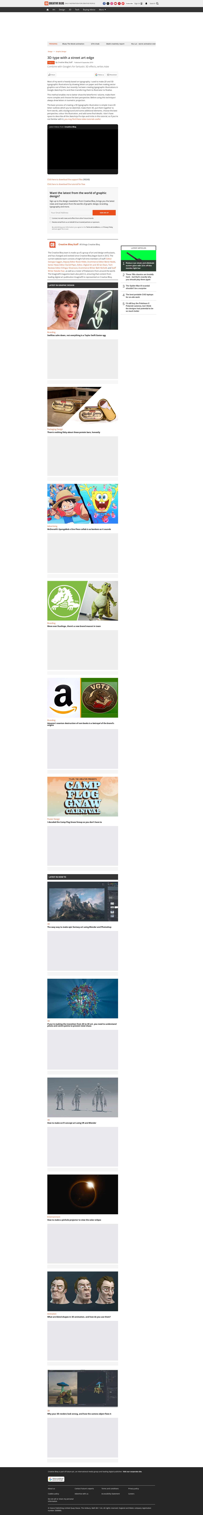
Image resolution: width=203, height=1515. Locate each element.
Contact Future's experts (84, 1488)
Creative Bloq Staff (65, 62)
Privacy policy (133, 1488)
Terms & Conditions (93, 227)
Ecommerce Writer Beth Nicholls (93, 268)
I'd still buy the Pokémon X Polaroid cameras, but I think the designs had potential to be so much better (139, 307)
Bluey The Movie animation (73, 44)
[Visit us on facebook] (104, 3)
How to (51, 62)
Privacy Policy (108, 227)
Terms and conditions (110, 1488)
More (101, 9)
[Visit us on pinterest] (119, 3)
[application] (82, 149)
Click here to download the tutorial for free (66, 184)
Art (54, 9)
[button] (154, 3)
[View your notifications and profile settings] (146, 3)
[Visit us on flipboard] (123, 3)
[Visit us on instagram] (111, 3)
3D (70, 9)
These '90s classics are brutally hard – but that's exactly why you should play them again (140, 277)
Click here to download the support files (65, 179)
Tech (77, 9)
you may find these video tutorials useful (82, 119)
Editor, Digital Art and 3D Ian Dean (92, 265)
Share (53, 75)
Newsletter (113, 75)
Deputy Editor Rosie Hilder (75, 262)
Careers (131, 1494)
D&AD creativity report (115, 44)
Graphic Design (61, 51)
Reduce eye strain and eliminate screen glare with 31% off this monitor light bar (140, 265)
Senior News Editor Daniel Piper (62, 265)
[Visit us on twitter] (108, 3)
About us (51, 1488)
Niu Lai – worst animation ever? (143, 44)
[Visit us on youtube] (115, 3)
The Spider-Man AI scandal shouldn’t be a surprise (138, 287)
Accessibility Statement (111, 1494)
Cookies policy (53, 1494)
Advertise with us (81, 1494)
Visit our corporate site (132, 1471)
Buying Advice (89, 9)
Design (62, 9)
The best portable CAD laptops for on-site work (139, 296)
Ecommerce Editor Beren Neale (101, 262)
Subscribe (129, 3)
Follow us (101, 75)
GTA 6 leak (95, 44)
